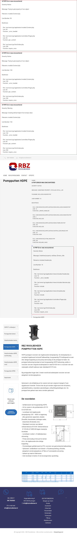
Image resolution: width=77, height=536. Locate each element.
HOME (33, 180)
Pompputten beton (10, 334)
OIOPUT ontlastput (9, 327)
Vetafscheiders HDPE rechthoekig (10, 354)
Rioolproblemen (14, 175)
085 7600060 (10, 157)
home (5, 175)
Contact (24, 175)
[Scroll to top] (71, 531)
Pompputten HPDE (9, 371)
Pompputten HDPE (9, 347)
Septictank (7, 377)
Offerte (31, 175)
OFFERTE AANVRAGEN (11, 412)
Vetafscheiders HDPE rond (10, 363)
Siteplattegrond (58, 532)
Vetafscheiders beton (10, 340)
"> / (50, 281)
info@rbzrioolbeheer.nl (25, 157)
